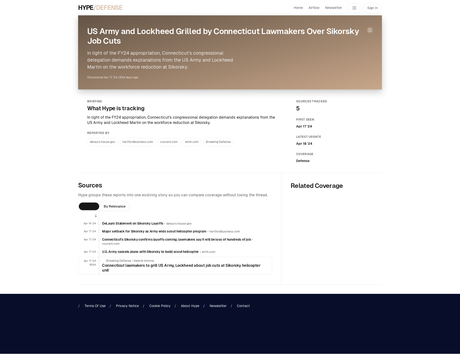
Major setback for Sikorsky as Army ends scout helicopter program (154, 231)
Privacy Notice (127, 306)
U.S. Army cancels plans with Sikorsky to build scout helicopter (150, 252)
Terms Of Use (95, 306)
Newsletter (333, 8)
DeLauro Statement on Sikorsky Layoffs (132, 223)
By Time (89, 206)
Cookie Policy (160, 306)
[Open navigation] (354, 8)
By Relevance (115, 206)
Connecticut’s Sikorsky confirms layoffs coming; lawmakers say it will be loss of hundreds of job (176, 239)
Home (298, 8)
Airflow (314, 8)
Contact (243, 306)
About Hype (190, 306)
